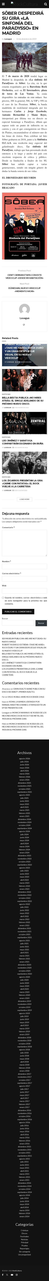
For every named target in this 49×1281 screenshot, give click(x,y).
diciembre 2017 (24, 1074)
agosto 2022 (24, 904)
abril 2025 (24, 807)
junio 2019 (24, 1019)
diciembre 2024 (24, 819)
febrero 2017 (24, 1104)
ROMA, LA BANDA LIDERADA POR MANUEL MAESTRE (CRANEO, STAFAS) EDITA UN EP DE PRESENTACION (24, 705)
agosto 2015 (24, 1159)
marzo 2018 (24, 1065)
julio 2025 (24, 798)
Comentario (8, 527)
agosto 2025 (24, 795)
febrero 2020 (24, 995)
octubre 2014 (24, 1189)
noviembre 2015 (24, 1150)
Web (4, 585)
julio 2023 (24, 871)
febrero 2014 (24, 1213)
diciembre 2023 (24, 855)
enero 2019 (24, 1034)
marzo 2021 (24, 955)
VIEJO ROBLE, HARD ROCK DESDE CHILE (26, 697)
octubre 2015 (24, 1153)
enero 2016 (24, 1143)
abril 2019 (24, 1025)
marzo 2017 (24, 1101)
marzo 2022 (24, 919)
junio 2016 (24, 1128)
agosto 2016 (24, 1122)
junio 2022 (24, 910)
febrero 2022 (24, 922)
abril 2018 (24, 1062)
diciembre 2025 (24, 783)
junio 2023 (24, 874)
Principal (24, 1242)
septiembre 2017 (24, 1083)
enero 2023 (24, 889)
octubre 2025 (24, 789)
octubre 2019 (24, 1007)
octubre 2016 (24, 1116)
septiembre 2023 (24, 865)
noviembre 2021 (24, 931)
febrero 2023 (24, 886)
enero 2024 (24, 852)
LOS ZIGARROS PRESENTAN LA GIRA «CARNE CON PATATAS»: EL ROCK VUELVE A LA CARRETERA (22, 483)
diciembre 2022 (24, 892)
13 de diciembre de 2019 (26, 39)
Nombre (6, 561)
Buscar (5, 618)
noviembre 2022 (24, 895)
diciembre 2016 (24, 1110)
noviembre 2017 (24, 1077)
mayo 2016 (24, 1131)
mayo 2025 (24, 804)
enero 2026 (24, 780)
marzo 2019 (24, 1028)
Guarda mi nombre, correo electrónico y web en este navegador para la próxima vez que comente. (26, 600)
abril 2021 (24, 952)
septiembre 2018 (24, 1046)
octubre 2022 (24, 898)
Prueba (25, 1245)
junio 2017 (24, 1092)
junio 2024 (24, 837)
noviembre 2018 (24, 1040)
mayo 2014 (24, 1204)
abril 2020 (24, 989)
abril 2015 (24, 1171)
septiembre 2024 (24, 828)
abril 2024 (24, 843)
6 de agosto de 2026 (21, 447)
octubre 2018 (24, 1043)
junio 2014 (24, 1201)
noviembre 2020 (24, 968)
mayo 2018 (24, 1059)
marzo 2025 (24, 810)
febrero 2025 (24, 813)
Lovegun (8, 39)
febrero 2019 (24, 1031)
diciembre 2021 (24, 928)
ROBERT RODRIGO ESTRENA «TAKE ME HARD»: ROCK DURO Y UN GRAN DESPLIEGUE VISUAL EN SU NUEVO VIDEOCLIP (24, 351)
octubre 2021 (24, 934)
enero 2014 (24, 1216)
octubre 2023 (24, 861)
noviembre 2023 (24, 858)
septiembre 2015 (24, 1156)
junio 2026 (24, 764)
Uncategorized (24, 1254)
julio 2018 (24, 1053)
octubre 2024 (24, 825)
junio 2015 (24, 1165)
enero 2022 (24, 925)
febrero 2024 (24, 849)
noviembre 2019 (24, 1004)
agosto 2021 (24, 940)
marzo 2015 (24, 1174)
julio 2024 (24, 834)
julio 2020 (24, 980)
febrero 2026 (24, 777)
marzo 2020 (24, 992)
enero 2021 (24, 962)
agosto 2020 (24, 977)
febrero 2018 (24, 1068)
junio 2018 (24, 1055)
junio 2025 (24, 801)
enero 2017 (24, 1107)
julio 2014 (24, 1198)
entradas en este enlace (30, 97)
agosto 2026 (24, 758)
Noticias (6, 394)
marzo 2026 (24, 773)
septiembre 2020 (24, 974)
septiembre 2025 (24, 792)
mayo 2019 (24, 1022)
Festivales (24, 1236)
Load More (25, 499)
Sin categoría (24, 1251)
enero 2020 (24, 998)
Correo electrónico (11, 573)
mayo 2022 (24, 913)
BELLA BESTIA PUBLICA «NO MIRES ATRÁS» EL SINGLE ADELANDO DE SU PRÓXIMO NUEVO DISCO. (22, 400)
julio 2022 (24, 907)
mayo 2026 (24, 768)
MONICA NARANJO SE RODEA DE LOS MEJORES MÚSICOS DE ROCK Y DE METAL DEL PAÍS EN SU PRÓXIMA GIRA (24, 715)
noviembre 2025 (24, 786)
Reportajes (24, 1248)
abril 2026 (24, 771)
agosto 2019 (24, 1013)
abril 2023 (24, 880)
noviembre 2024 (24, 822)
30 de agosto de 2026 (23, 362)
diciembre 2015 (24, 1146)
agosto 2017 (24, 1086)
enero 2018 (24, 1071)
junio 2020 (24, 983)
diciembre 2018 (24, 1037)
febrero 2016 (24, 1140)
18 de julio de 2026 (20, 490)
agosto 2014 (24, 1195)
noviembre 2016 (24, 1113)
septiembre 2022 (24, 901)
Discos (24, 1233)
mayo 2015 (24, 1168)
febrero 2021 (24, 958)
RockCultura (17, 1271)
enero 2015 (24, 1180)
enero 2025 (24, 816)
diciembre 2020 (24, 965)
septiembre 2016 (24, 1119)
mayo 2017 (24, 1095)
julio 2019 (24, 1016)
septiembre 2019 (24, 1010)
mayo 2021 (24, 949)
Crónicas (24, 1230)
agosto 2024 (24, 831)
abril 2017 (24, 1098)
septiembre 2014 (24, 1192)
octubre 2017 (24, 1080)
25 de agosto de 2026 (21, 407)
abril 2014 (24, 1207)
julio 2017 (24, 1089)
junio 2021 (24, 946)
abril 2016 (24, 1134)
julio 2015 (24, 1162)
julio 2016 (24, 1125)
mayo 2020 (24, 986)
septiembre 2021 (24, 937)
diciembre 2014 (24, 1183)
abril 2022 (24, 916)
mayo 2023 (24, 877)
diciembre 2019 (24, 1001)
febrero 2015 (24, 1177)
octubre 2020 (24, 971)
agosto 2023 (24, 868)
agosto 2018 (24, 1049)
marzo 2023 (24, 883)
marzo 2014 (24, 1210)
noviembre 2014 (24, 1186)
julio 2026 (24, 761)
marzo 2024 (24, 846)
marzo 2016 (24, 1137)
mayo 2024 (24, 840)
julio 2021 (24, 943)
